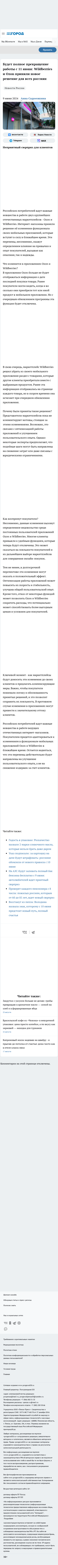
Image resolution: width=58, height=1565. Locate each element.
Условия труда (9, 1369)
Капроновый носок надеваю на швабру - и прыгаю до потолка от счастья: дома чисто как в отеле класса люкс (29, 1046)
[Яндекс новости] (42, 135)
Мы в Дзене (36, 41)
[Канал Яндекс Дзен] (19, 1323)
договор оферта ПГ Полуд (14, 1494)
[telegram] (34, 932)
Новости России (14, 88)
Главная (6, 1374)
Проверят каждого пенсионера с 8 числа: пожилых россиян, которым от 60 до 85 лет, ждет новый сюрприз (31, 893)
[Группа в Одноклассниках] (10, 1323)
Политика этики (10, 1350)
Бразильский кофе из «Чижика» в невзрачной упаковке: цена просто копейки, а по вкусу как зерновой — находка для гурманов (29, 1026)
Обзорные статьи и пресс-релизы (17, 1300)
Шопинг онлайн (10, 1295)
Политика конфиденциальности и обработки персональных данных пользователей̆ (28, 1356)
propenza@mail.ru (11, 1397)
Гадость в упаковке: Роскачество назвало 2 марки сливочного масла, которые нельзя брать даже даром (31, 844)
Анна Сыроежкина (33, 98)
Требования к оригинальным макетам (19, 1339)
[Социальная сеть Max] (42, 140)
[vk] (25, 932)
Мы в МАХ (23, 41)
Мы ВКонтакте (8, 41)
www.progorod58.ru (26, 1385)
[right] (55, 42)
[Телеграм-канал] (15, 140)
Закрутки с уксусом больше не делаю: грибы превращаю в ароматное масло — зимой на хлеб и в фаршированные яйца (27, 1006)
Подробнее (8, 1518)
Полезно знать (9, 1305)
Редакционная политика (13, 1345)
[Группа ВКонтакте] (15, 135)
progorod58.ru (10, 1436)
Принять (47, 49)
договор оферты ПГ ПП (13, 1497)
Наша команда (9, 1363)
